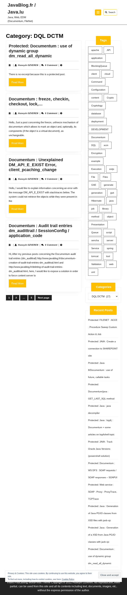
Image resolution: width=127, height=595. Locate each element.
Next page (43, 297)
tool (108, 256)
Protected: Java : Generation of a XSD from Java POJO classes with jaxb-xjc (103, 534)
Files (105, 177)
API (108, 50)
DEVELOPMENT (100, 129)
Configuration (98, 89)
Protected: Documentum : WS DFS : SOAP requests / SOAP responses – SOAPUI (102, 470)
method (95, 216)
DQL (93, 145)
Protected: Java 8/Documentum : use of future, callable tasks (100, 370)
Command (96, 81)
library (105, 208)
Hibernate (96, 200)
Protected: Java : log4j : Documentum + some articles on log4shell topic (101, 427)
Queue (94, 232)
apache (95, 50)
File (93, 177)
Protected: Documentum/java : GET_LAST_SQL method (101, 391)
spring (110, 248)
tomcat (94, 256)
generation (97, 192)
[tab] (98, 12)
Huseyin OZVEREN (28, 65)
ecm (106, 145)
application (97, 58)
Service (95, 248)
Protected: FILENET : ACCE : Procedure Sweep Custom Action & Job (102, 327)
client (94, 74)
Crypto (110, 97)
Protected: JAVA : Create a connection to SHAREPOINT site (103, 348)
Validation (96, 264)
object (110, 216)
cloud (107, 74)
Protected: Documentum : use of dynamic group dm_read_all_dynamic (101, 556)
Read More (18, 83)
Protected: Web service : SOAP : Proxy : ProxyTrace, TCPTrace (102, 491)
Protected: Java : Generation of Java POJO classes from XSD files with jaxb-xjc (103, 513)
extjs (111, 169)
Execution (96, 169)
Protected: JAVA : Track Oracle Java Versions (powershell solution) (100, 448)
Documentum (98, 137)
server (110, 240)
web (111, 264)
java (111, 200)
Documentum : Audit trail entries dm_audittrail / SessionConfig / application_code (40, 230)
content (95, 97)
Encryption (96, 153)
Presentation (98, 224)
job (92, 208)
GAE (93, 185)
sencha (95, 240)
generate (108, 185)
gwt (112, 192)
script (109, 232)
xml (93, 272)
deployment (97, 121)
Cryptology (97, 105)
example (95, 161)
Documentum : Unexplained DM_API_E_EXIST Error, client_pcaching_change (36, 164)
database (96, 113)
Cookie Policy (68, 579)
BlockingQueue (99, 66)
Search (111, 12)
